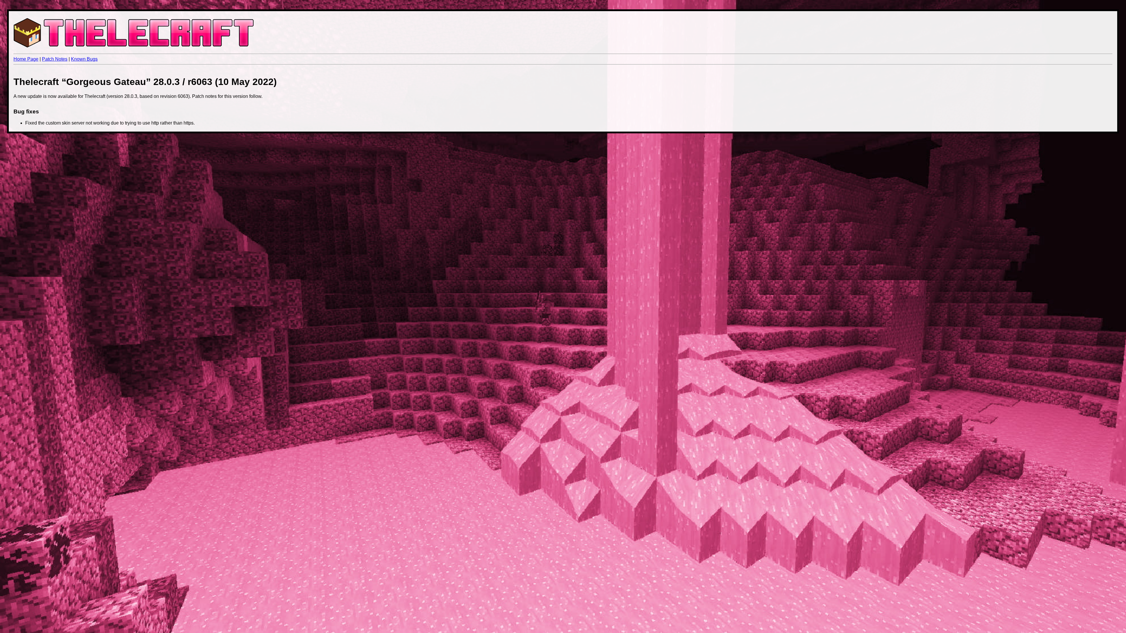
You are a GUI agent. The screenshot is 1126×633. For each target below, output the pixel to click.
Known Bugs (84, 59)
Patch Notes (54, 59)
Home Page (25, 59)
